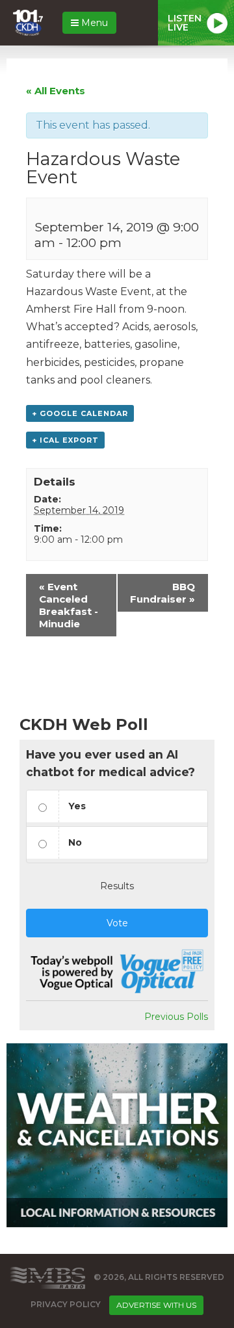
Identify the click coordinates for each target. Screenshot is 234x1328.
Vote (117, 923)
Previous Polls (176, 1016)
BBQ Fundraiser (162, 592)
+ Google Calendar (80, 413)
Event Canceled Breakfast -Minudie (68, 605)
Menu (93, 23)
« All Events (55, 91)
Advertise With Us (156, 1305)
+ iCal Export (65, 440)
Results (117, 886)
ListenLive (185, 22)
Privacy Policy (66, 1305)
